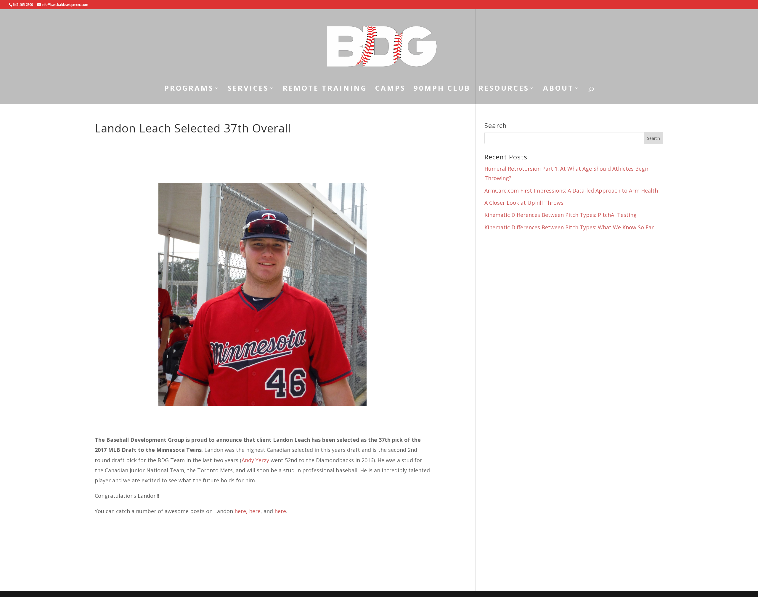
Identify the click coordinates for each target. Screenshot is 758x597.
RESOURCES (503, 89)
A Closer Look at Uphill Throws (523, 202)
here (255, 511)
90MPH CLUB (442, 89)
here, (241, 511)
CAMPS (390, 89)
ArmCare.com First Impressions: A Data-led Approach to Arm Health (571, 190)
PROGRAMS (189, 89)
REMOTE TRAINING (325, 89)
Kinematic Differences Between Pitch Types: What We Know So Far (569, 227)
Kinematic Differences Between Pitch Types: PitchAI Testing (560, 214)
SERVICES (248, 89)
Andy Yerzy (255, 460)
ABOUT (558, 89)
